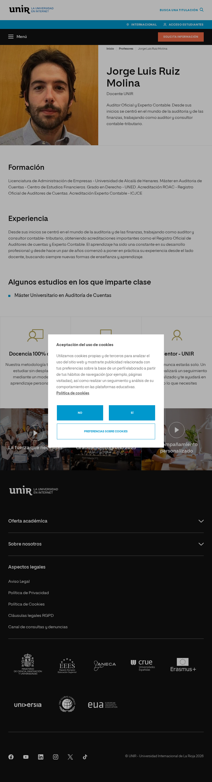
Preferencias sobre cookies (106, 431)
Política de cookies (72, 393)
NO (80, 412)
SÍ (132, 412)
